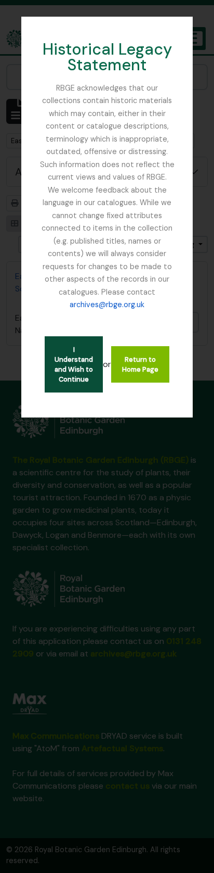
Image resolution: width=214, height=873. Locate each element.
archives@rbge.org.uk (107, 304)
